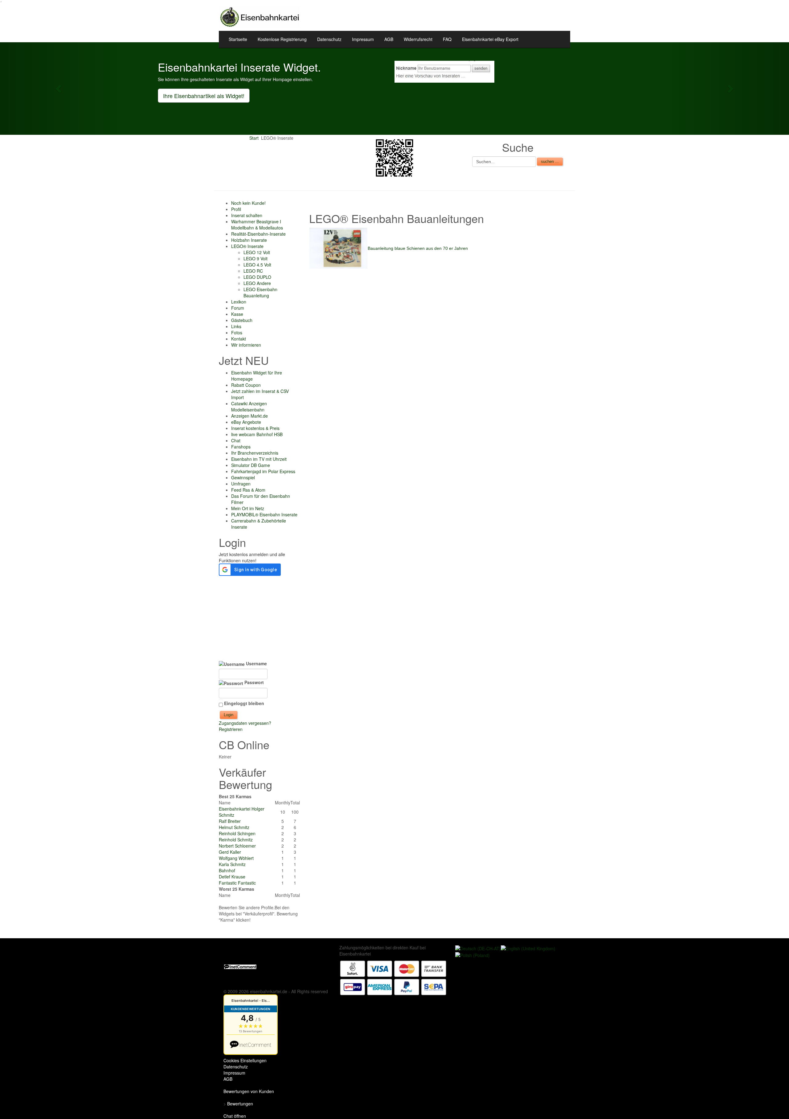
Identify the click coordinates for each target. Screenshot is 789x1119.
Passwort (253, 682)
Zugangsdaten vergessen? (245, 723)
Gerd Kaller (230, 852)
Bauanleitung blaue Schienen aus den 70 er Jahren (418, 248)
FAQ (447, 39)
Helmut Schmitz (234, 827)
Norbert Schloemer (237, 846)
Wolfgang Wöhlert (236, 858)
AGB (388, 39)
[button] (59, 88)
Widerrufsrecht (418, 39)
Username (256, 663)
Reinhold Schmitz (236, 839)
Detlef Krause (232, 876)
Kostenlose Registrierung (282, 39)
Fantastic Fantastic (237, 883)
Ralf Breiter (230, 821)
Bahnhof (227, 870)
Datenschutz (329, 39)
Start (254, 138)
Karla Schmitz (232, 864)
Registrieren (231, 729)
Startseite (238, 39)
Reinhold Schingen (237, 833)
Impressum (363, 39)
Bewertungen (240, 1103)
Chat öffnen (234, 1116)
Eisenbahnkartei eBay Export (490, 39)
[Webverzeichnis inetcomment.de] (240, 966)
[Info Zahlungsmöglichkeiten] (393, 977)
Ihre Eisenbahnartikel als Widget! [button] (203, 96)
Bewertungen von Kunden (248, 1091)
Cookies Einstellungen (245, 1060)
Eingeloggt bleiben (244, 703)
